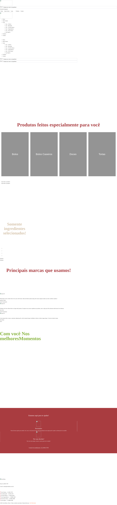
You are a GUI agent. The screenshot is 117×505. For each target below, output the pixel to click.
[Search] (116, 7)
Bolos (15, 154)
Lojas (4, 22)
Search (1, 6)
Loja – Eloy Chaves (9, 30)
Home (4, 19)
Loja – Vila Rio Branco (9, 27)
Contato (4, 35)
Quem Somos (5, 20)
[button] (38, 38)
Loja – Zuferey (8, 24)
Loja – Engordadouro (9, 28)
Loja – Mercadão (8, 25)
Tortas (102, 154)
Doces (73, 154)
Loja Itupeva (7, 32)
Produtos (4, 33)
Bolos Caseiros (44, 154)
